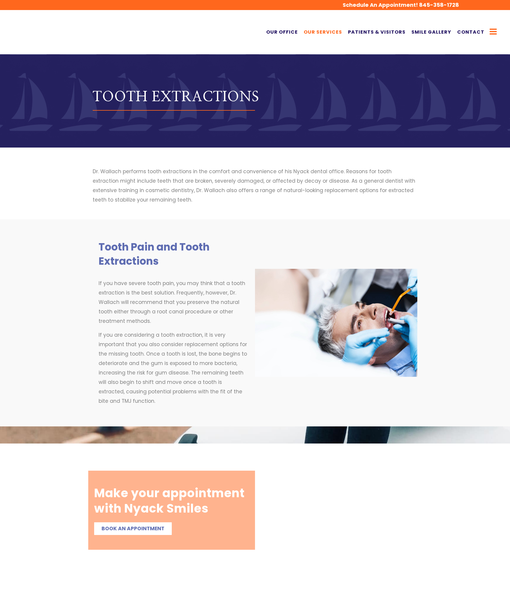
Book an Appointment (133, 528)
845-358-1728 (439, 5)
